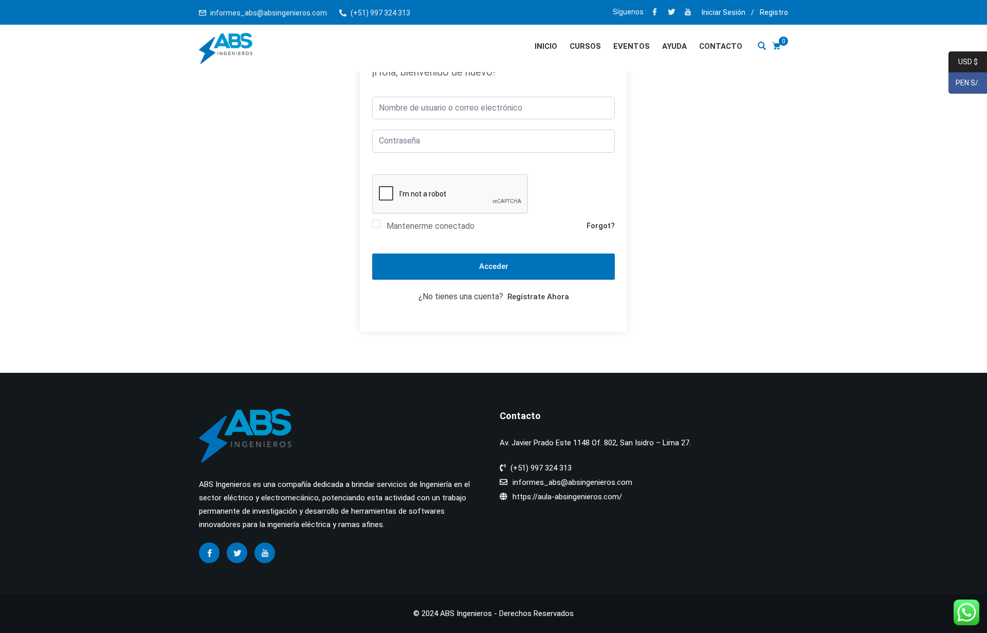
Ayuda (674, 46)
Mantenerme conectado (430, 226)
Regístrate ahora (538, 296)
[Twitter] (671, 13)
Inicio (546, 46)
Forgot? (601, 225)
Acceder (493, 266)
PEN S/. (964, 83)
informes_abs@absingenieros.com (268, 13)
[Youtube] (687, 13)
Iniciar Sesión (723, 12)
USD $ (963, 62)
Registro (774, 12)
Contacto (720, 46)
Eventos (631, 46)
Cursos (585, 46)
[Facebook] (655, 13)
